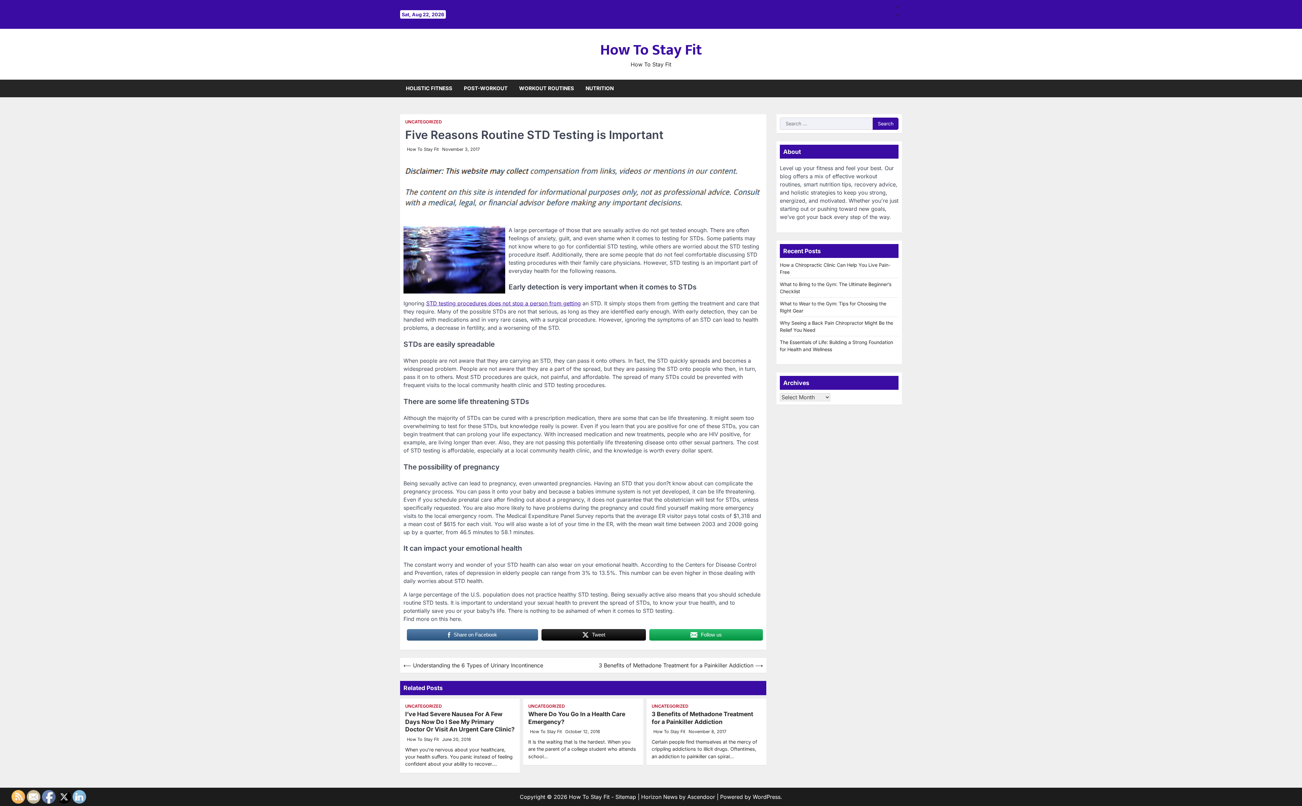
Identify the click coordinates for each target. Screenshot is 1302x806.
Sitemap (625, 796)
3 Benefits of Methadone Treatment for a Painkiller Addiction (702, 717)
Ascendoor (701, 796)
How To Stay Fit (651, 50)
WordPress (767, 796)
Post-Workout (486, 88)
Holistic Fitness (429, 88)
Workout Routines (546, 88)
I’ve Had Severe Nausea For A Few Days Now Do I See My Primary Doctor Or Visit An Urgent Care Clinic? (460, 721)
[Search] (897, 88)
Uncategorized (423, 121)
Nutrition (600, 88)
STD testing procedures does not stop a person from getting (503, 303)
